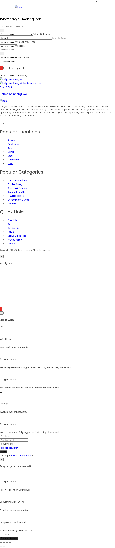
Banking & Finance (17, 188)
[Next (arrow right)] (4, 546)
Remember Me (8, 443)
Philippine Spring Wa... (14, 94)
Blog (10, 224)
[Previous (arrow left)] (1, 546)
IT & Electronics (16, 195)
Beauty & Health (16, 191)
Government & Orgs (18, 199)
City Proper (13, 144)
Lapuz (11, 155)
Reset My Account (9, 538)
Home (11, 231)
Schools (12, 203)
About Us (12, 220)
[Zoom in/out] (1, 542)
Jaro (10, 147)
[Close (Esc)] (10, 542)
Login (3, 452)
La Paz (11, 151)
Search (11, 243)
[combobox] (41, 34)
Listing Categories (17, 235)
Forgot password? (9, 447)
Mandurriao (13, 159)
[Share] (7, 542)
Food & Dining (15, 184)
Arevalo (11, 140)
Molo (10, 163)
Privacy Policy (15, 239)
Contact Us (13, 228)
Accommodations (17, 180)
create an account (21, 455)
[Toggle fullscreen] (4, 542)
